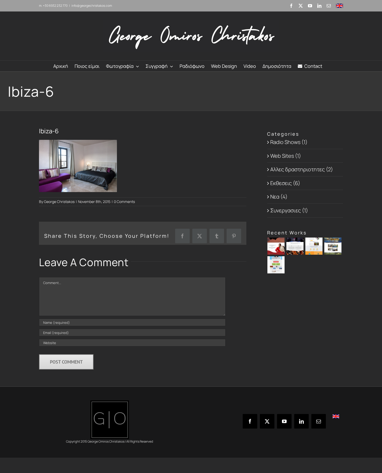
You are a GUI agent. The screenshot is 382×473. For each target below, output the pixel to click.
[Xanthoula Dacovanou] (276, 246)
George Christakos (59, 201)
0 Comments (124, 201)
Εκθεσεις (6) (285, 183)
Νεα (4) (278, 196)
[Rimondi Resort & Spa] (333, 246)
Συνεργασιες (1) (289, 210)
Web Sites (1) (285, 155)
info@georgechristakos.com (91, 5)
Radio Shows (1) (288, 142)
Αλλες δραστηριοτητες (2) (301, 169)
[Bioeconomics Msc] (276, 264)
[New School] (314, 246)
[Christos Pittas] (295, 246)
